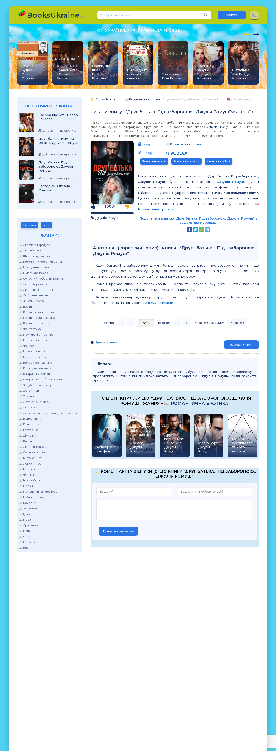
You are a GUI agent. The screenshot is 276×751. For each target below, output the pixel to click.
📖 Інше (24, 536)
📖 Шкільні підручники (34, 256)
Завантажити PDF (154, 161)
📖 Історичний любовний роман (42, 379)
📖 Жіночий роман (32, 301)
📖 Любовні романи (33, 284)
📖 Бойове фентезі (33, 357)
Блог (46, 225)
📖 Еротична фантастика (37, 317)
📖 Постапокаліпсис (34, 340)
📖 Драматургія (30, 525)
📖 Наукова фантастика (36, 334)
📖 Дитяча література (34, 245)
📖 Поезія (26, 486)
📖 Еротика (27, 306)
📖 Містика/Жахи (31, 458)
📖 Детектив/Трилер (34, 402)
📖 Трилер (26, 396)
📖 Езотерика (29, 430)
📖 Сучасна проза (32, 452)
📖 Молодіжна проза (34, 267)
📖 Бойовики (28, 502)
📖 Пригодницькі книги (35, 368)
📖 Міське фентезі (32, 351)
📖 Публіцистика (31, 497)
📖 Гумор (25, 514)
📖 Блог (24, 547)
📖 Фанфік (26, 474)
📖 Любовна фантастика (37, 289)
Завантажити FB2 (218, 161)
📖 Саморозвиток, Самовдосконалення (48, 413)
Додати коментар (118, 531)
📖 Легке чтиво (30, 463)
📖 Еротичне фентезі (34, 323)
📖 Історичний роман (34, 374)
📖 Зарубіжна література (37, 385)
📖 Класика (27, 441)
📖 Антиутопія (29, 508)
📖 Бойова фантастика (35, 362)
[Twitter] (195, 229)
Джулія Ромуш (218, 127)
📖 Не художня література (38, 491)
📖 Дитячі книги (30, 250)
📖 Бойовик (27, 469)
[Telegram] (207, 229)
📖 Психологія (29, 424)
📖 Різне (25, 531)
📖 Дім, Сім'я (28, 435)
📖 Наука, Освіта (31, 480)
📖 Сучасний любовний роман (41, 278)
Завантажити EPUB (186, 161)
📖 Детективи (29, 390)
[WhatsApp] (201, 229)
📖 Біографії (27, 542)
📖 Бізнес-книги (30, 418)
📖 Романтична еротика (36, 312)
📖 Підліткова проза (33, 273)
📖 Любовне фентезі (34, 295)
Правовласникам (106, 342)
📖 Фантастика (30, 329)
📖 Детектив (28, 407)
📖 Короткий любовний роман (41, 261)
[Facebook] (189, 229)
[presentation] (246, 33)
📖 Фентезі (27, 345)
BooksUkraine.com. (159, 303)
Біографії (29, 225)
